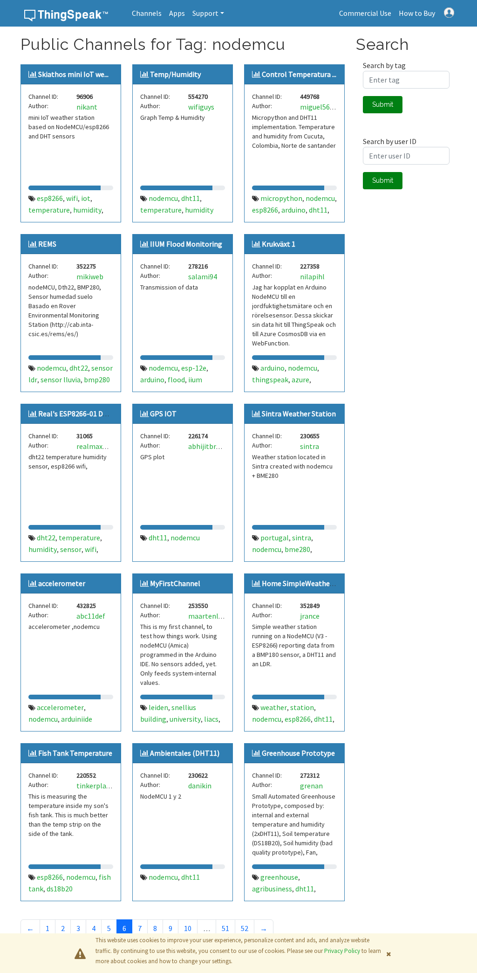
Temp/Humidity (175, 74)
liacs (211, 719)
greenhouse (279, 877)
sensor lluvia (61, 379)
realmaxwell (96, 446)
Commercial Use (365, 13)
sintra (309, 446)
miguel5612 (318, 106)
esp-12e (193, 368)
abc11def (90, 616)
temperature (49, 209)
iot (85, 198)
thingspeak (270, 379)
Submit (382, 104)
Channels (147, 13)
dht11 (190, 198)
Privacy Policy (342, 951)
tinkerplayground (104, 785)
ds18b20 (60, 888)
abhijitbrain (207, 446)
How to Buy (417, 13)
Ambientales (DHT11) (184, 753)
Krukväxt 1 (278, 243)
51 (225, 928)
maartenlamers (213, 616)
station (302, 707)
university (185, 719)
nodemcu (163, 198)
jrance (310, 616)
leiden (158, 707)
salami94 (202, 276)
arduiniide (76, 719)
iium (195, 379)
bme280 (297, 549)
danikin (199, 785)
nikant (86, 106)
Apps (177, 13)
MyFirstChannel (175, 583)
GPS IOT (163, 413)
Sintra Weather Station (299, 413)
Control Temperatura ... (299, 74)
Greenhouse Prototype (298, 753)
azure (300, 379)
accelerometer (61, 583)
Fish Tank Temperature (75, 753)
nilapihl (312, 276)
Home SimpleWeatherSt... (303, 583)
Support (205, 13)
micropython (281, 198)
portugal (274, 537)
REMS (47, 243)
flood (176, 379)
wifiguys (201, 106)
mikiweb (89, 276)
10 (187, 928)
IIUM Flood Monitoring (186, 243)
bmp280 (97, 379)
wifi (72, 198)
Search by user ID (389, 141)
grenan (311, 785)
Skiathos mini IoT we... (73, 74)
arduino (293, 209)
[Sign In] (449, 11)
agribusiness (272, 888)
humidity (87, 209)
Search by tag (384, 65)
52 (244, 928)
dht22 (78, 368)
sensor (71, 549)
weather (273, 707)
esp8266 (50, 198)
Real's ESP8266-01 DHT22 (79, 413)
